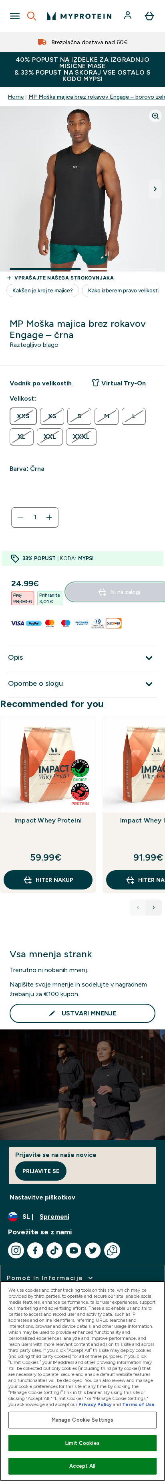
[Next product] (154, 908)
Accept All (82, 1466)
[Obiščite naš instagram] (16, 1250)
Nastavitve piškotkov (42, 1197)
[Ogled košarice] (149, 16)
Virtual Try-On (123, 383)
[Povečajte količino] (49, 517)
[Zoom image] (155, 115)
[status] (34, 517)
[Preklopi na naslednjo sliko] (155, 189)
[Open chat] (112, 1250)
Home (16, 96)
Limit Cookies (82, 1443)
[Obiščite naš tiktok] (54, 1250)
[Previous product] (138, 908)
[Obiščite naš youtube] (74, 1250)
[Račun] (128, 16)
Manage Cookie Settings (83, 1420)
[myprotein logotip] (79, 16)
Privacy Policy (95, 1404)
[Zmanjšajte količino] (20, 517)
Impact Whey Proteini (48, 820)
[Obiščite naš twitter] (93, 1250)
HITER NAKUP (54, 880)
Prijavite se (40, 1171)
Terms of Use (138, 1404)
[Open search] (31, 16)
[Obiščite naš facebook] (35, 1250)
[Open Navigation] (14, 16)
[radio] (23, 416)
